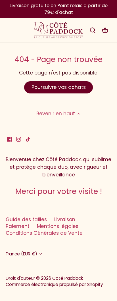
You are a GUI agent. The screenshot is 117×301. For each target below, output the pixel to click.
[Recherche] (92, 30)
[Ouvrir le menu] (9, 30)
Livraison (64, 219)
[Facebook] (9, 139)
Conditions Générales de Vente (44, 233)
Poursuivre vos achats (59, 87)
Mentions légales (57, 226)
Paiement (18, 226)
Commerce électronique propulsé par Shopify (54, 284)
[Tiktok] (28, 139)
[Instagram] (18, 139)
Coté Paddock (67, 278)
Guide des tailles (26, 219)
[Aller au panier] (105, 30)
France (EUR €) (21, 254)
